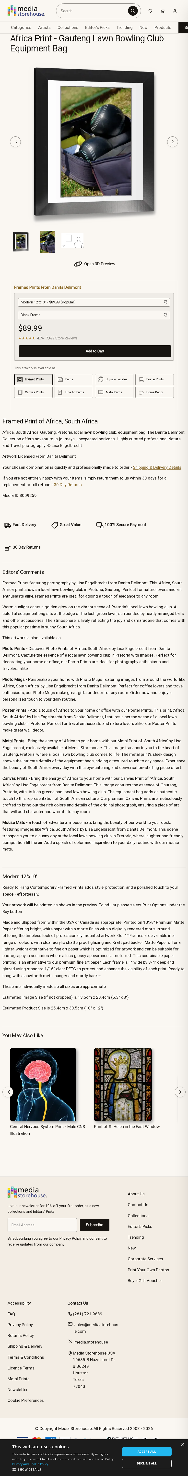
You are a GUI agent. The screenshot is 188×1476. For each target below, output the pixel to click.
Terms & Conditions (26, 1357)
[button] (64, 1469)
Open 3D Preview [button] (99, 263)
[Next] (172, 141)
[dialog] (94, 1457)
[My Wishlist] (150, 10)
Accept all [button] (147, 1452)
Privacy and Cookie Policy (30, 1464)
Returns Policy (21, 1335)
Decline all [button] (147, 1463)
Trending (125, 27)
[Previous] (15, 141)
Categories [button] (21, 27)
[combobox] (93, 11)
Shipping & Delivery (25, 1346)
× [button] (182, 1444)
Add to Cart (95, 351)
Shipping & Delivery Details (157, 467)
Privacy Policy (20, 1324)
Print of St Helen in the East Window (127, 1126)
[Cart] (162, 10)
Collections (68, 27)
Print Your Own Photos (148, 1269)
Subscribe (94, 1225)
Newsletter (18, 1389)
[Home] (30, 10)
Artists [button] (44, 27)
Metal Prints (19, 1378)
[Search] (133, 11)
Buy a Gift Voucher (145, 1280)
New (144, 27)
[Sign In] (174, 10)
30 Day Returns (68, 484)
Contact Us (138, 1204)
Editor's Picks (97, 27)
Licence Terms (21, 1368)
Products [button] (162, 27)
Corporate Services (145, 1258)
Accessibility (19, 1303)
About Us (136, 1193)
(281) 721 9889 (87, 1313)
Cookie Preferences (26, 1400)
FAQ (11, 1313)
